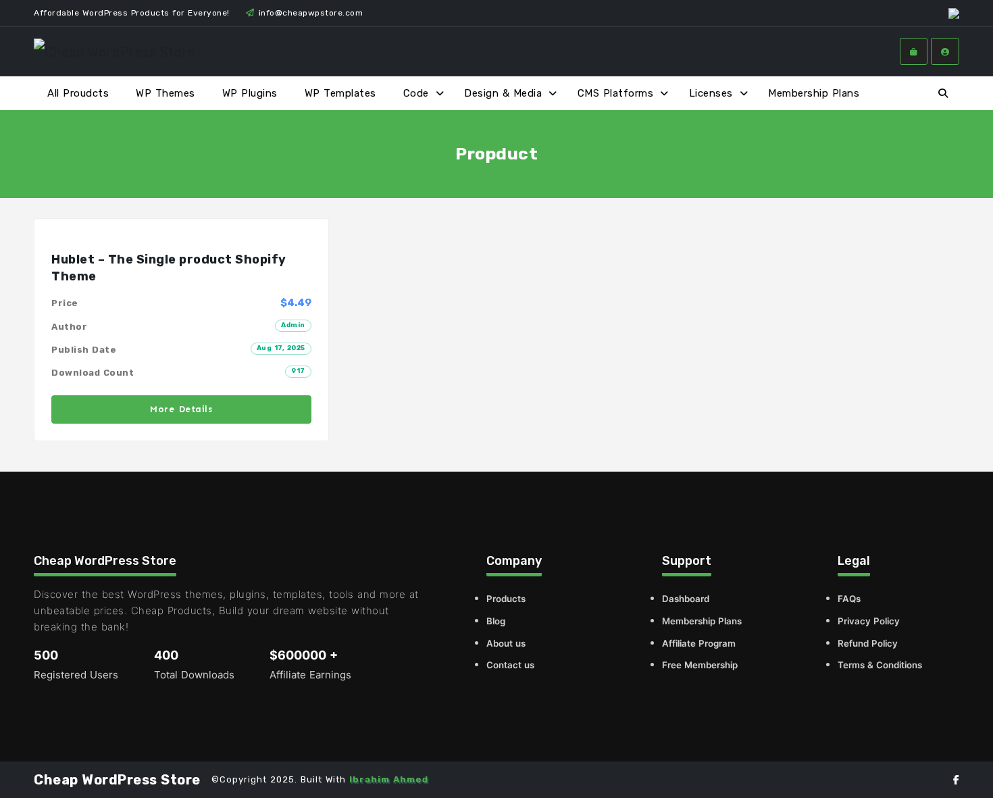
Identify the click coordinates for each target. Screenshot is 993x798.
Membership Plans (813, 93)
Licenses (711, 93)
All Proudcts (78, 93)
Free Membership (700, 664)
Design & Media (503, 93)
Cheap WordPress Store (117, 780)
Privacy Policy (869, 621)
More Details (181, 409)
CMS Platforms (616, 93)
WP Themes (165, 93)
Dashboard (685, 598)
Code (416, 93)
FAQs (849, 598)
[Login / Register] (945, 51)
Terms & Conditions (880, 664)
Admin (293, 325)
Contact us (510, 664)
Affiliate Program (699, 643)
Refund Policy (868, 643)
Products (506, 598)
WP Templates (340, 93)
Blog (495, 621)
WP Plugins (250, 93)
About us (506, 643)
